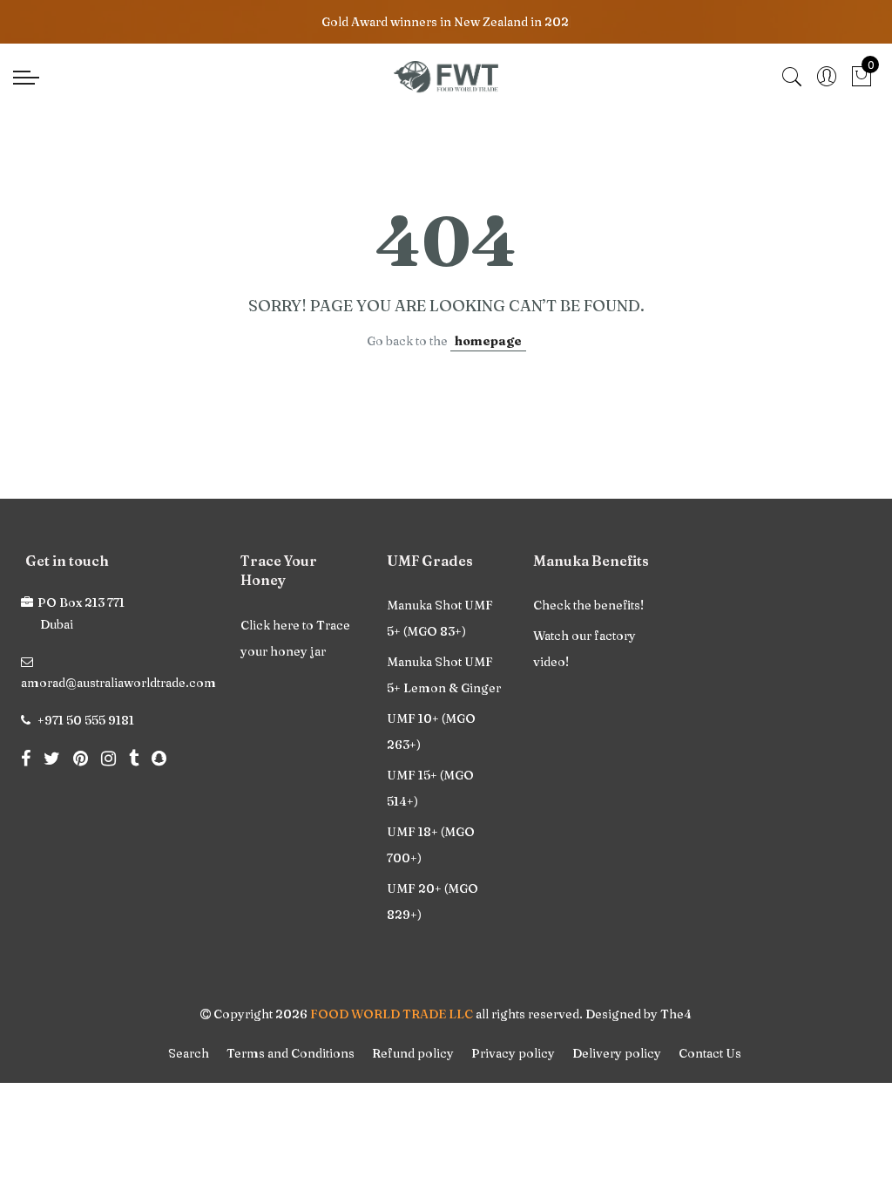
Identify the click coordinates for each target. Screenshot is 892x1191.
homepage (488, 341)
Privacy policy (513, 1053)
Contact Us (710, 1053)
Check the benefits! (588, 605)
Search (188, 1053)
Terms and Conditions (290, 1053)
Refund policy (413, 1053)
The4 (676, 1014)
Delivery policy (616, 1053)
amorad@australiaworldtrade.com (118, 683)
